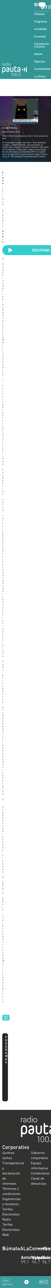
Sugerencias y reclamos (11, 1201)
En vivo (6, 1280)
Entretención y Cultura (41, 45)
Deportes (39, 61)
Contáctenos (40, 1173)
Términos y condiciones (11, 1191)
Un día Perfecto (9, 127)
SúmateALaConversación (17, 1248)
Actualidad (40, 28)
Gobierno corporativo (39, 1155)
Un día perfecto (6, 1017)
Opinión (38, 53)
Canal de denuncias (38, 1180)
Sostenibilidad (41, 68)
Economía (40, 36)
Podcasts (39, 14)
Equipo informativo (39, 1165)
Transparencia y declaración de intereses (11, 1173)
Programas (40, 21)
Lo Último (40, 76)
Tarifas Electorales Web (11, 1229)
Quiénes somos (8, 1155)
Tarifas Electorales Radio (11, 1214)
